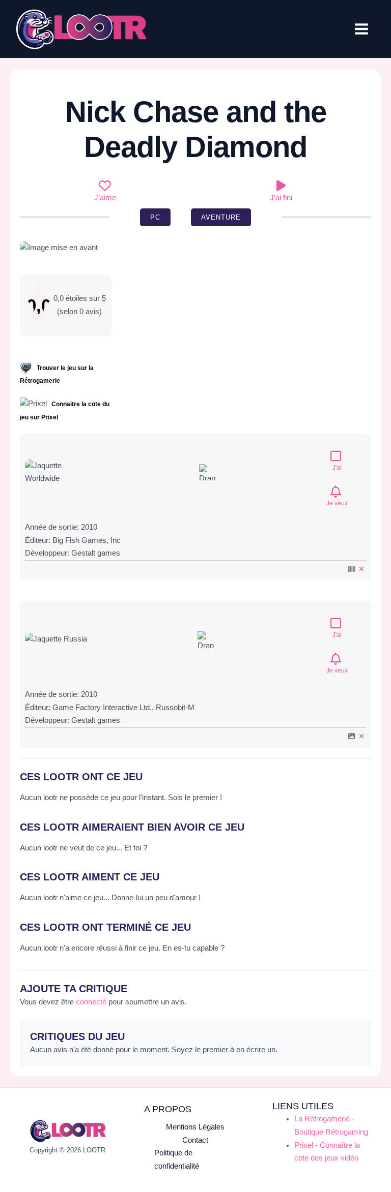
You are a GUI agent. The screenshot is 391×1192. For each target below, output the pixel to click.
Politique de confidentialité (176, 1159)
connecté (91, 1002)
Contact (195, 1140)
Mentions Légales (195, 1127)
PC (155, 217)
